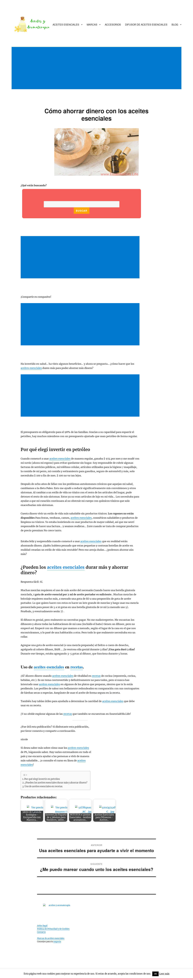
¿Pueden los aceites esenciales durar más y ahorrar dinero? (56, 782)
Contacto (41, 932)
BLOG (175, 24)
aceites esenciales (31, 368)
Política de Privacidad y (48, 929)
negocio (57, 941)
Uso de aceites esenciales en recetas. (44, 786)
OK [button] (155, 974)
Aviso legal (42, 925)
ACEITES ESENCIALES (66, 24)
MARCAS (92, 24)
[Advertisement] (97, 71)
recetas (76, 667)
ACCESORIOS (113, 24)
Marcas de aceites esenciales (50, 938)
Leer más (164, 973)
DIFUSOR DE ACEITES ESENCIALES (146, 24)
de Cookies (64, 929)
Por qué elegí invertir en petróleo (42, 779)
